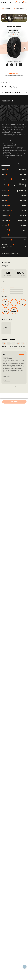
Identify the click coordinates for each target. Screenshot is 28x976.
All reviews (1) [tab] (5, 392)
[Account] (19, 3)
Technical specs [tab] (5, 163)
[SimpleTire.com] (7, 3)
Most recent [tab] (22, 392)
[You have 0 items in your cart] (22, 3)
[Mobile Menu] (26, 3)
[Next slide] (25, 48)
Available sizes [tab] (16, 163)
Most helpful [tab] (13, 392)
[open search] (15, 2)
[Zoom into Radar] (14, 47)
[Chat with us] (25, 967)
